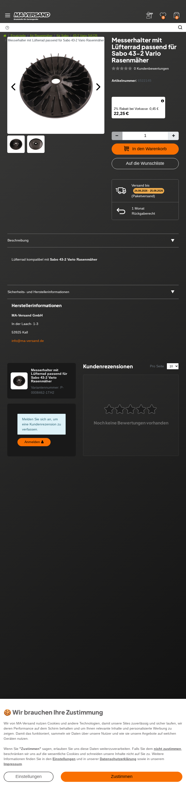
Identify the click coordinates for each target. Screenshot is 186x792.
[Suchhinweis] (7, 27)
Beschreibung (18, 240)
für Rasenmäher (41, 36)
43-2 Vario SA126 (85, 36)
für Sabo (63, 36)
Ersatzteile (18, 36)
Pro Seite (157, 366)
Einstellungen (29, 776)
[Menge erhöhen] (173, 136)
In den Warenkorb (149, 148)
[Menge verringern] (117, 136)
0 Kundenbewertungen (151, 68)
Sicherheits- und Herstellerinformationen (38, 292)
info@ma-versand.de (28, 341)
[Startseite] (4, 36)
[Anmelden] (149, 15)
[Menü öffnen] (7, 15)
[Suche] (180, 27)
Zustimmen (121, 776)
